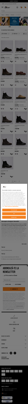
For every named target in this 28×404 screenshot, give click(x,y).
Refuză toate (14, 217)
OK (14, 213)
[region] (14, 202)
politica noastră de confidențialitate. (12, 206)
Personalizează (14, 210)
